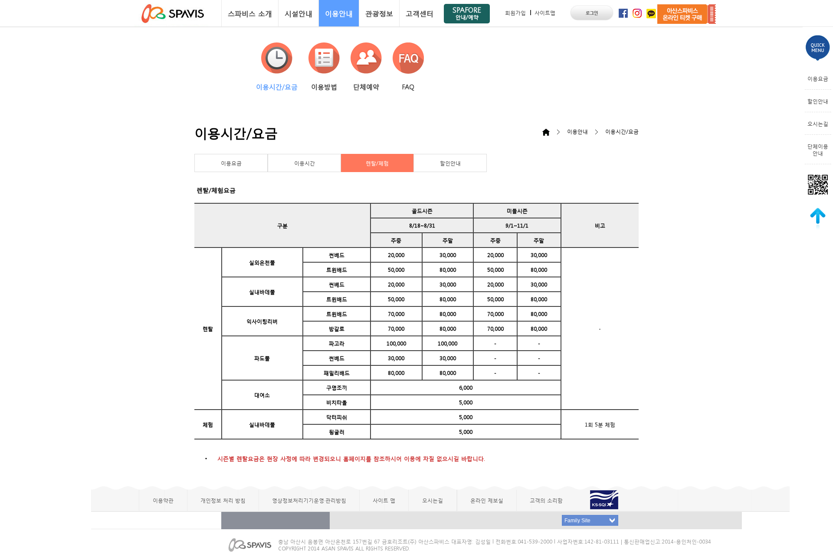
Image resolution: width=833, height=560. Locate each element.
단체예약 (366, 86)
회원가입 (515, 12)
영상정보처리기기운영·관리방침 (309, 500)
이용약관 (163, 500)
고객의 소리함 (546, 500)
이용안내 (339, 13)
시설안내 (298, 13)
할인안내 (450, 163)
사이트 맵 (384, 500)
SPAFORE (467, 12)
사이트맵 (545, 12)
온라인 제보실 (486, 500)
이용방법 (324, 86)
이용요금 (231, 163)
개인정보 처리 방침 (223, 500)
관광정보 (379, 13)
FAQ (408, 86)
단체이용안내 (817, 149)
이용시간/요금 (277, 86)
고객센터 (419, 13)
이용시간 (304, 163)
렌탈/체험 (377, 163)
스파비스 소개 (250, 13)
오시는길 (817, 123)
